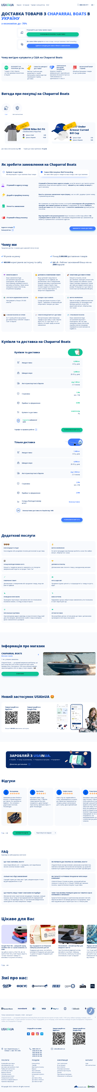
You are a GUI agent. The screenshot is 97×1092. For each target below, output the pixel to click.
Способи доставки (7, 1070)
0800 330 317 (83, 5)
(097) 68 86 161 (37, 1052)
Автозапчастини (90, 1065)
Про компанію (36, 1070)
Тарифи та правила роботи (24, 429)
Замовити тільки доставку (82, 228)
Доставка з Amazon (38, 1080)
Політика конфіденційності (9, 1080)
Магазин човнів (7, 656)
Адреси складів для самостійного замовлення (53, 46)
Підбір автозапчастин (8, 1069)
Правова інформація (7, 1081)
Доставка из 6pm (37, 1081)
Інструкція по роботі (38, 1074)
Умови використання (7, 1076)
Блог (47, 5)
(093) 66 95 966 (37, 1054)
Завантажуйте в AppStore (11, 708)
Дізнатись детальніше (19, 764)
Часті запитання (62, 1063)
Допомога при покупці (64, 1070)
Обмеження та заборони (64, 1076)
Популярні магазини (63, 1069)
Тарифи (34, 1065)
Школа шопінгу (36, 1072)
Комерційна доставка (8, 1063)
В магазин (20, 674)
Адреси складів (7, 227)
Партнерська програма (64, 1074)
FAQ (33, 1076)
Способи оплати (6, 1074)
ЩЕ (35, 668)
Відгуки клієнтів (6, 1072)
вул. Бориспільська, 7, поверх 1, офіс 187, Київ (12, 1050)
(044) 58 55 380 (37, 1051)
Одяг (86, 1063)
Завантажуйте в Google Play (33, 708)
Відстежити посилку (38, 1067)
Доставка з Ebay (37, 1078)
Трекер (59, 1072)
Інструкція (26, 5)
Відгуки (19, 5)
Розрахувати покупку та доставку (52, 34)
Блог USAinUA (61, 1067)
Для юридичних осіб (7, 1065)
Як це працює (61, 1065)
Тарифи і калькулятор (38, 5)
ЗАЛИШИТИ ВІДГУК (22, 833)
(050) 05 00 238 (37, 1056)
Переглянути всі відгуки (43, 833)
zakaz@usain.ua (59, 1049)
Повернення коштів (7, 1078)
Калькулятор (6, 230)
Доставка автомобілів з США (10, 1067)
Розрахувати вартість (72, 430)
